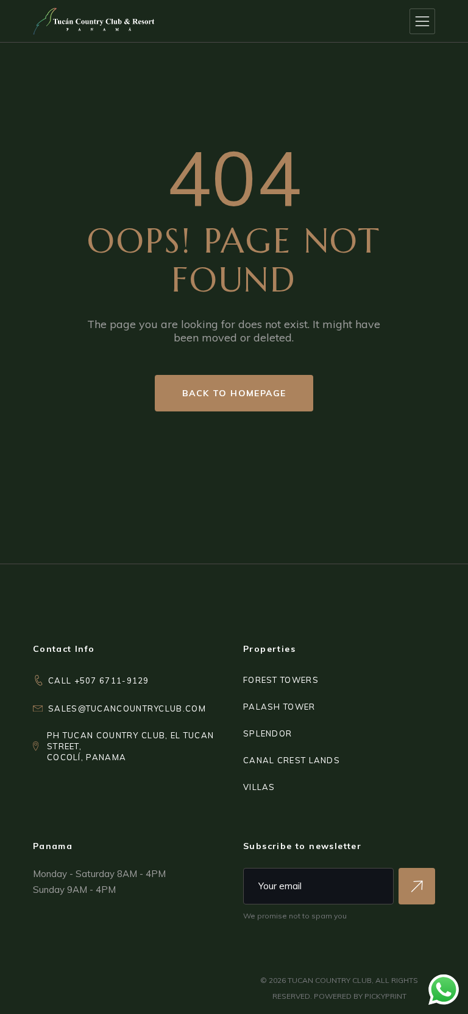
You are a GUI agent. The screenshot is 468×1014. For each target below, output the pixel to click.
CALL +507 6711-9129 (98, 680)
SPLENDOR (267, 733)
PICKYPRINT (385, 996)
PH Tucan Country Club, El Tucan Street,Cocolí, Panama (130, 746)
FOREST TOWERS (281, 680)
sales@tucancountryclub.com (127, 708)
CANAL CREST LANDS (291, 760)
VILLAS (259, 787)
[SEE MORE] (417, 886)
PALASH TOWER (279, 707)
